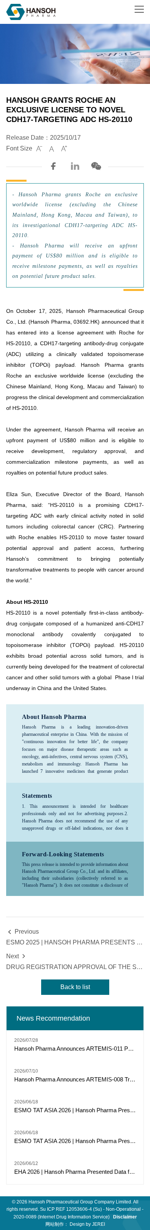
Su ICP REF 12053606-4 (66, 1209)
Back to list (75, 987)
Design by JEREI (87, 1224)
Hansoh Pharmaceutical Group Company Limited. (80, 1202)
